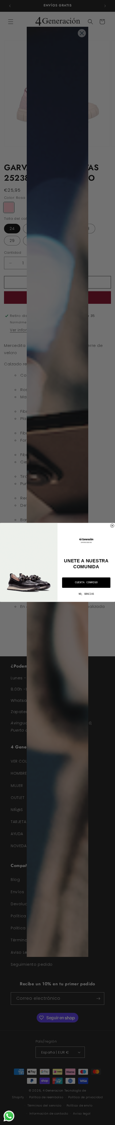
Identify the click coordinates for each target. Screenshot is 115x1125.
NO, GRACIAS (86, 594)
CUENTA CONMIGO (86, 582)
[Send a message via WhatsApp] (9, 1116)
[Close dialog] (112, 526)
